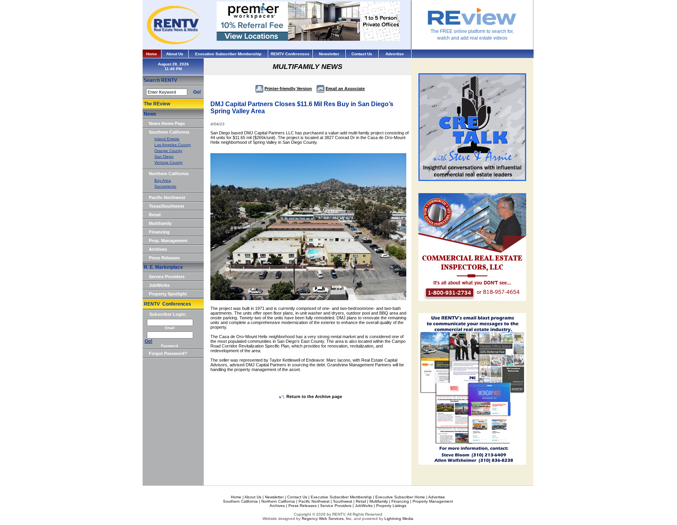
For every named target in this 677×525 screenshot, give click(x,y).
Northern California (168, 173)
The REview (157, 104)
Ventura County (168, 162)
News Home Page (167, 123)
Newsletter (329, 54)
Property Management (433, 501)
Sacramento (165, 186)
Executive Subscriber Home (400, 497)
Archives (158, 249)
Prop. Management (168, 240)
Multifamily (160, 223)
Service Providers (167, 276)
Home (151, 54)
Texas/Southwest (166, 206)
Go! (197, 92)
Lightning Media (398, 518)
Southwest (342, 501)
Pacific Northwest (167, 197)
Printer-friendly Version (288, 88)
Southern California (169, 132)
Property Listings (391, 505)
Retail (155, 214)
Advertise (395, 54)
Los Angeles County (172, 145)
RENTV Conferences (290, 54)
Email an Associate (345, 88)
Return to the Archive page (314, 396)
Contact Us (361, 54)
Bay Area (162, 180)
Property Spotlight (168, 293)
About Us (174, 54)
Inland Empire (166, 139)
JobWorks (159, 285)
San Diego (164, 156)
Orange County (168, 150)
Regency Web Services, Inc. (327, 518)
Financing (159, 232)
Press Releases (164, 257)
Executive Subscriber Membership (228, 54)
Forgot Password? (168, 353)
